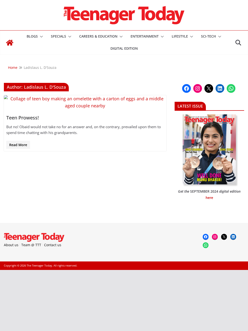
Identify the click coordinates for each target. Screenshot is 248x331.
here (209, 197)
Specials (58, 36)
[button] (40, 36)
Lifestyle (180, 36)
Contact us (52, 245)
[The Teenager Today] (10, 42)
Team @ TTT (31, 245)
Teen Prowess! (22, 117)
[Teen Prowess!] (85, 102)
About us (11, 245)
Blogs (32, 36)
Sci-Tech (208, 36)
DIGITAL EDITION (124, 48)
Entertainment (145, 36)
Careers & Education (98, 36)
